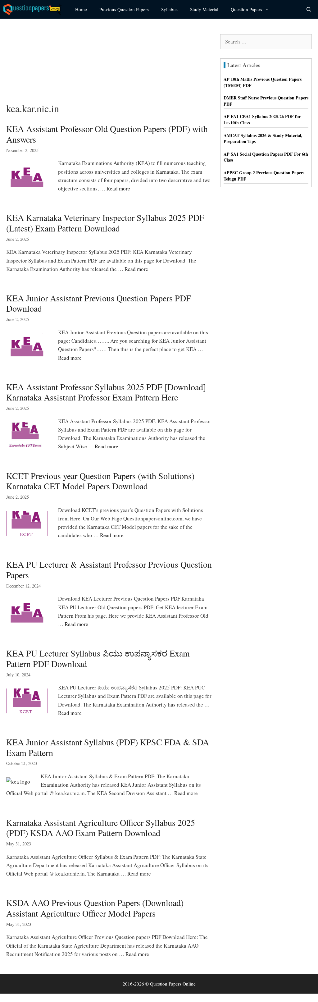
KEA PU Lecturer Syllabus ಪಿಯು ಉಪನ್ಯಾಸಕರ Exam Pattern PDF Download (98, 658)
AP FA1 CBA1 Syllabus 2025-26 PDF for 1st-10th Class (262, 119)
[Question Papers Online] (34, 9)
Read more (118, 188)
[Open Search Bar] (309, 9)
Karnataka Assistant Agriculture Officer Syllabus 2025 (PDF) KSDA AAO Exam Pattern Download (100, 828)
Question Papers (246, 9)
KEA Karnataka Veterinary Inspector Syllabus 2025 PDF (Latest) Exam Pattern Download (105, 223)
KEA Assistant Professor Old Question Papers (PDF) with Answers (107, 134)
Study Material (204, 9)
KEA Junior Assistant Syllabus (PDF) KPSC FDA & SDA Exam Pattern (107, 747)
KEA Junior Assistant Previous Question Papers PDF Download (98, 303)
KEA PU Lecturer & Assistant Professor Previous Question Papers (109, 569)
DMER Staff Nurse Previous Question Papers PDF (266, 100)
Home (81, 9)
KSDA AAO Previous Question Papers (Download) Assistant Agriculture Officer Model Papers (95, 908)
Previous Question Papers (124, 9)
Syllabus (169, 9)
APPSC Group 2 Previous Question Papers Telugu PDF (264, 175)
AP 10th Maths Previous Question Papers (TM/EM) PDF (263, 82)
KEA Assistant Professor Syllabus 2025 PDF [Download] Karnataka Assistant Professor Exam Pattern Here (106, 392)
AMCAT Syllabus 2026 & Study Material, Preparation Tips (263, 138)
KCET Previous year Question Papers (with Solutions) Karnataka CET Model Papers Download (100, 481)
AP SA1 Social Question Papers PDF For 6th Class (266, 157)
